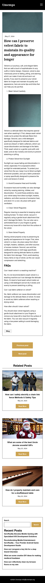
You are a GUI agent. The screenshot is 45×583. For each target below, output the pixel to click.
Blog (8, 331)
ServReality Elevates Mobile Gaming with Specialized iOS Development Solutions (21, 535)
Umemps (8, 5)
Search (6, 520)
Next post (22, 353)
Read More (22, 406)
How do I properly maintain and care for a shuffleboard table (22, 491)
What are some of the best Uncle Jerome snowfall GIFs (22, 444)
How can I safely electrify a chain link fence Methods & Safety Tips (22, 396)
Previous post (22, 345)
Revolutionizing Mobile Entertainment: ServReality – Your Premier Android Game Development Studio (21, 543)
